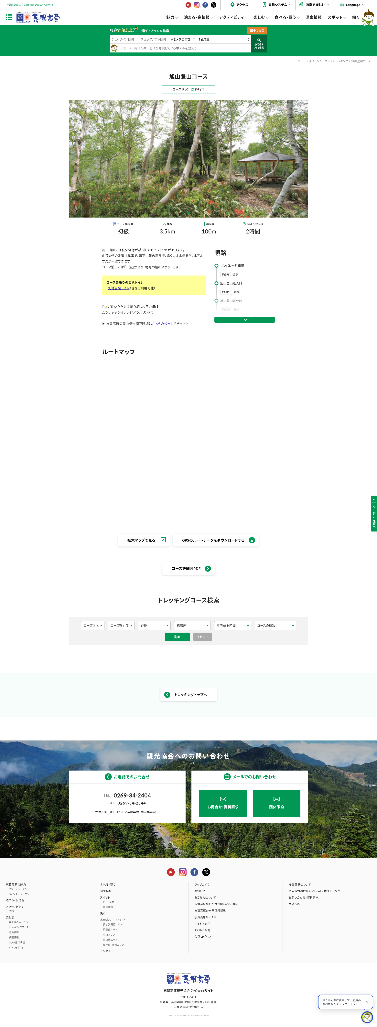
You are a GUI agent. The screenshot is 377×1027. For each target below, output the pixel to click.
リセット (202, 637)
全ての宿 (258, 30)
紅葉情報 (14, 937)
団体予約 (276, 807)
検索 (177, 637)
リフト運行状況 (17, 942)
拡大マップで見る (141, 540)
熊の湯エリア (110, 939)
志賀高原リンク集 (205, 917)
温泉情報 (314, 17)
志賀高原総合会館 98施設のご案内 (216, 904)
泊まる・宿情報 (197, 17)
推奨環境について (300, 884)
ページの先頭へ (374, 517)
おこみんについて (205, 897)
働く (355, 17)
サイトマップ (202, 923)
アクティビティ (231, 17)
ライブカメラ (202, 884)
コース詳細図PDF (186, 568)
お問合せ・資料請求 (223, 807)
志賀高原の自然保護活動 (210, 910)
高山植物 (14, 932)
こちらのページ (163, 323)
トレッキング (340, 61)
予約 (11, 911)
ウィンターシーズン (19, 894)
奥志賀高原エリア (113, 924)
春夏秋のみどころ (18, 922)
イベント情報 (16, 947)
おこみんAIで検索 (259, 46)
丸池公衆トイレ (119, 288)
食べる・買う (285, 17)
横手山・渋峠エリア (113, 944)
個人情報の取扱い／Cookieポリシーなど (314, 891)
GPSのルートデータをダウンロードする (213, 540)
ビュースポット (111, 902)
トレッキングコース (19, 927)
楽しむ (259, 17)
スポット (335, 17)
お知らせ (199, 891)
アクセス (242, 4)
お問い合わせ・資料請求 (304, 897)
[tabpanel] (188, 159)
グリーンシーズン (319, 61)
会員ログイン (202, 936)
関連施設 (108, 907)
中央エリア (109, 934)
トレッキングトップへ (191, 695)
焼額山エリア (110, 929)
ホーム (301, 61)
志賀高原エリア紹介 (112, 919)
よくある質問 (202, 930)
